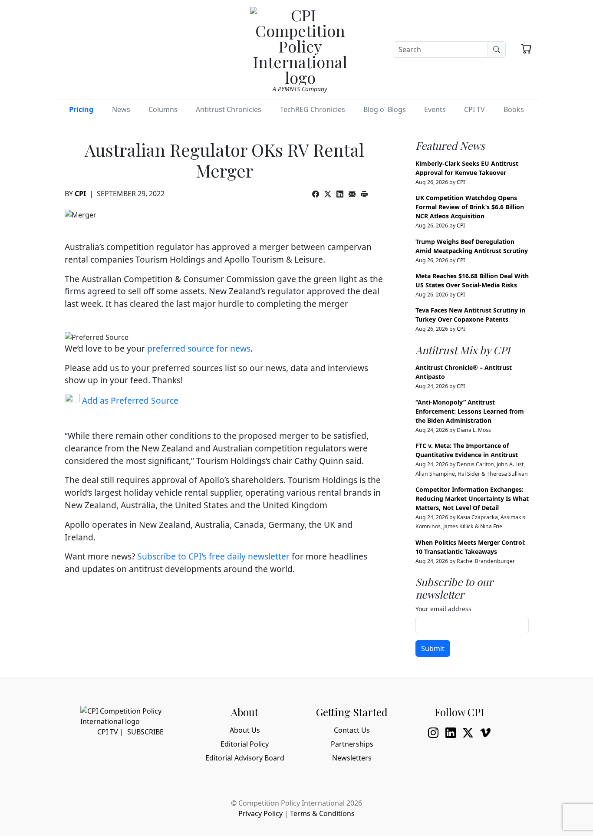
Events (435, 109)
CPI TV (474, 109)
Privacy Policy (260, 813)
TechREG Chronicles (312, 109)
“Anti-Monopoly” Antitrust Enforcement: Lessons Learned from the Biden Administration (469, 411)
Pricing (81, 109)
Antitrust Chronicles (228, 109)
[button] (526, 48)
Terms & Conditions (322, 813)
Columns (163, 109)
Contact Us (352, 730)
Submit (433, 648)
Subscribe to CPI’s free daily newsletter (213, 556)
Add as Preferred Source (129, 400)
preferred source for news (198, 348)
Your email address (443, 609)
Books (514, 109)
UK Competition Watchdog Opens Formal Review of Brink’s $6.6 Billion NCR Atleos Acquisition (469, 207)
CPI (80, 193)
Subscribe (145, 732)
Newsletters (352, 758)
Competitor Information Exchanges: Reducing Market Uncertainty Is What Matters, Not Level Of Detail (472, 498)
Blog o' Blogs (384, 109)
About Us (245, 730)
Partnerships (352, 744)
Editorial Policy (245, 744)
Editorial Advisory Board (244, 758)
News (121, 109)
